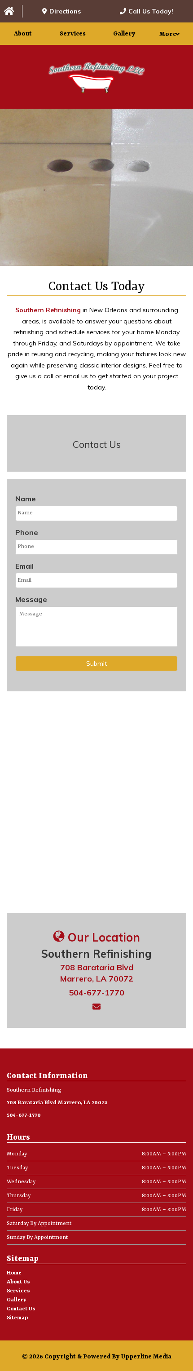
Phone (26, 532)
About (23, 33)
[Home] (11, 11)
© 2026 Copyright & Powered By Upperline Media (96, 1356)
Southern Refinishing (49, 310)
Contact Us (21, 1309)
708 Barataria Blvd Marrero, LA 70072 (57, 1103)
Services (73, 33)
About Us (18, 1282)
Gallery (124, 33)
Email (24, 566)
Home (14, 1273)
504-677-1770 (96, 992)
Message (31, 599)
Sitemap (17, 1318)
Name (25, 498)
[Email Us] (96, 1006)
